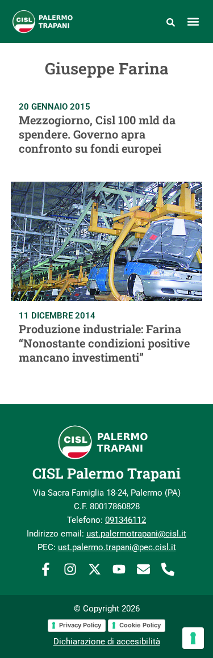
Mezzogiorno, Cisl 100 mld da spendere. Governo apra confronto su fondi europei (97, 134)
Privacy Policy (80, 625)
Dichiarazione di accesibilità (106, 641)
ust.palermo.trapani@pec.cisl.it (117, 547)
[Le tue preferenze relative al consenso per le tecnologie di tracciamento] (193, 638)
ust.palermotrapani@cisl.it (136, 534)
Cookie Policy (140, 625)
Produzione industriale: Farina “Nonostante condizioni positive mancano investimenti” (104, 342)
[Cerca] (171, 21)
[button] (192, 21)
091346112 (125, 520)
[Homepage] (49, 22)
